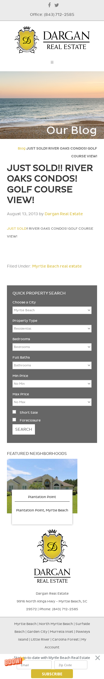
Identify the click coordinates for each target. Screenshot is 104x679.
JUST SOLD (16, 229)
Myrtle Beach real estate (57, 266)
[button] (52, 658)
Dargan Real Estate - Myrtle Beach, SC (52, 39)
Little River (40, 639)
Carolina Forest (65, 639)
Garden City (37, 632)
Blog (22, 148)
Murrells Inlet (61, 632)
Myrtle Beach (25, 624)
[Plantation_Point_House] (42, 486)
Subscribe (52, 673)
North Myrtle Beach (56, 624)
